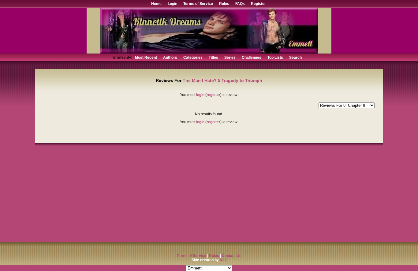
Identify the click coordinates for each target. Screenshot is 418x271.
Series (230, 57)
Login (172, 4)
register (213, 95)
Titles (213, 57)
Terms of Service (198, 4)
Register (258, 4)
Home (156, 4)
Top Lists (275, 57)
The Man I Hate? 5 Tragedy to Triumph (222, 80)
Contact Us (231, 256)
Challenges (251, 57)
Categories (193, 57)
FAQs (240, 4)
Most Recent (146, 57)
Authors (170, 57)
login (200, 95)
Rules (224, 4)
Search (295, 57)
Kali (223, 260)
